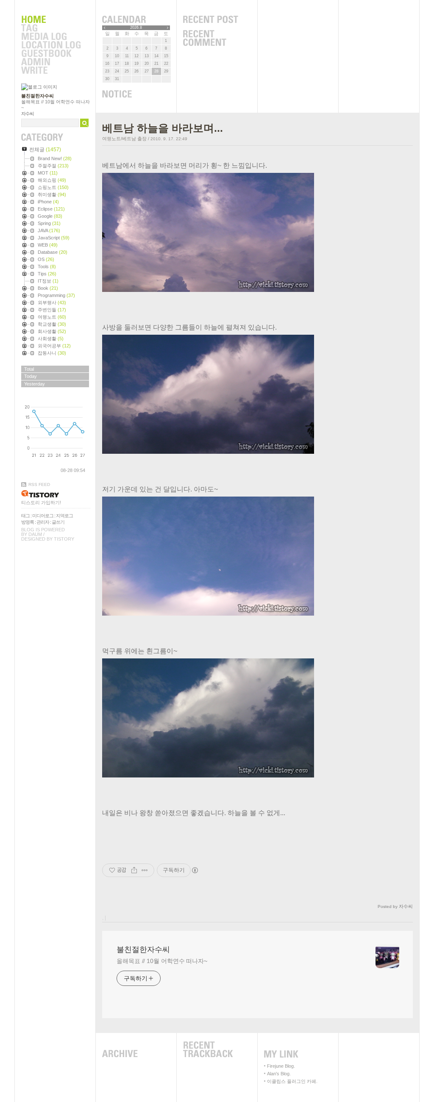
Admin (51, 62)
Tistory (64, 538)
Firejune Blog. (281, 1066)
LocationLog (51, 45)
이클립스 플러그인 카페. (292, 1081)
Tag (51, 28)
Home (51, 20)
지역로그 (64, 515)
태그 (25, 515)
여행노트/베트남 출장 (124, 138)
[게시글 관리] (144, 870)
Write (51, 71)
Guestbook (51, 54)
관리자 (42, 522)
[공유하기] (134, 870)
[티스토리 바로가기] (55, 493)
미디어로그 (42, 515)
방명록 (27, 522)
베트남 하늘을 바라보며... (162, 128)
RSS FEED (39, 484)
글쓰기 (58, 522)
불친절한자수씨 (37, 95)
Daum (35, 534)
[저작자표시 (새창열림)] (194, 870)
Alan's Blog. (279, 1073)
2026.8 (136, 27)
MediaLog (51, 37)
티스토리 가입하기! (41, 502)
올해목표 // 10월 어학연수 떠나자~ (162, 961)
